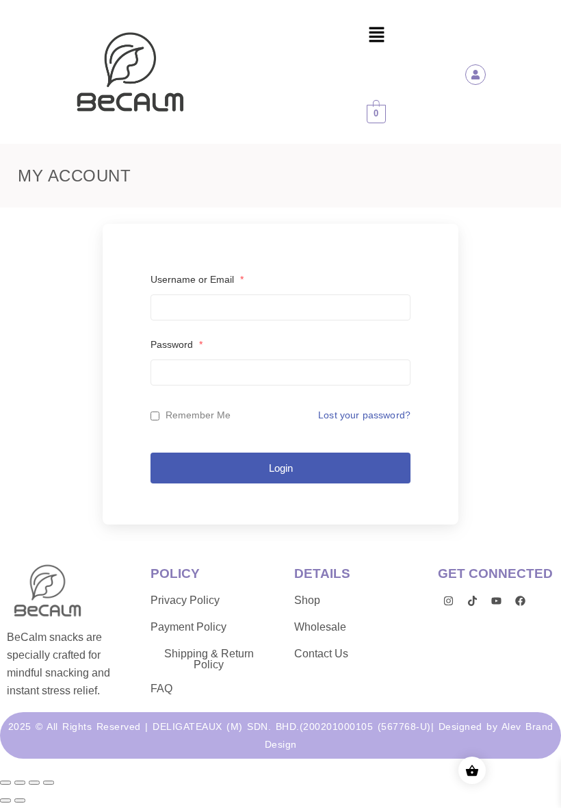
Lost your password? (364, 414)
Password (177, 344)
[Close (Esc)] (48, 783)
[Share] (34, 783)
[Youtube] (496, 600)
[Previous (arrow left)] (5, 800)
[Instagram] (448, 600)
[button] (376, 36)
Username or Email (197, 279)
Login (281, 468)
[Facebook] (520, 600)
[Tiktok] (472, 600)
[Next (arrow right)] (19, 800)
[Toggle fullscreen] (19, 783)
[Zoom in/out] (5, 783)
